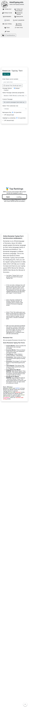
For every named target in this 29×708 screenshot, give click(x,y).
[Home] (4, 4)
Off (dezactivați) (9, 115)
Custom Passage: (7, 99)
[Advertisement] (14, 52)
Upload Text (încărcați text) (13, 85)
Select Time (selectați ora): (10, 106)
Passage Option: (7, 88)
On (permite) (17, 112)
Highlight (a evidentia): (9, 118)
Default (17, 88)
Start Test (6, 74)
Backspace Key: (7, 112)
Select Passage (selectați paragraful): (13, 92)
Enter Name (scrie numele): (10, 79)
